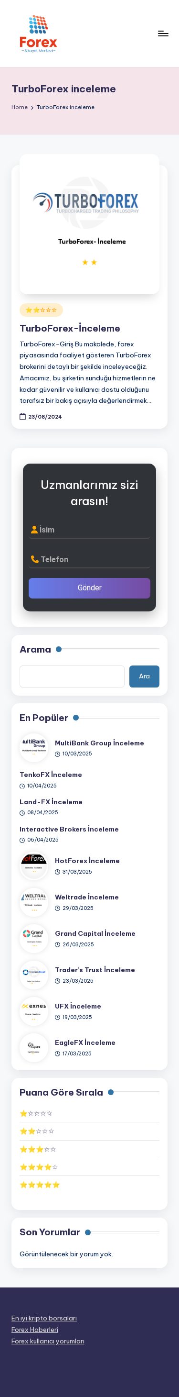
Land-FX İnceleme (51, 802)
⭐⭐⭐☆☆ (38, 1149)
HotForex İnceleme (87, 860)
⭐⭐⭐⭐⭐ (40, 1184)
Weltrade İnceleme (87, 897)
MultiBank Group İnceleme (99, 743)
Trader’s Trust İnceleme (95, 969)
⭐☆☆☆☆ (36, 1113)
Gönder (90, 587)
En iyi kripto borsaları (44, 1318)
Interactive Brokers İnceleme (69, 829)
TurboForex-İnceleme (70, 328)
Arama (35, 649)
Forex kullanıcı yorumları (47, 1341)
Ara (144, 676)
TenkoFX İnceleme (51, 774)
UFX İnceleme (78, 1006)
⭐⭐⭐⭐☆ (39, 1167)
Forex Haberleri (34, 1329)
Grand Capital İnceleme (95, 933)
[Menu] (163, 33)
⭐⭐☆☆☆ (41, 309)
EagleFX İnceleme (85, 1042)
